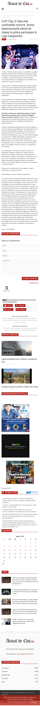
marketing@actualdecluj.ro (25, 654)
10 (4, 550)
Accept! (34, 702)
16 (35, 550)
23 (35, 554)
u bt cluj (14, 301)
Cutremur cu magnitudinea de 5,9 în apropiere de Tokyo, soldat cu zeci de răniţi (19, 506)
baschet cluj (10, 300)
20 (20, 554)
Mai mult (30, 699)
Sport (8, 15)
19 (15, 554)
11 (10, 550)
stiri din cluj (6, 301)
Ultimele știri (11, 492)
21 (25, 554)
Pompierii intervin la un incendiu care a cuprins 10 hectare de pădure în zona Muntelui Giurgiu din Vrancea (19, 510)
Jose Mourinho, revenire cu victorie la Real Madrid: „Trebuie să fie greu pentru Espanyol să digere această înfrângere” (19, 500)
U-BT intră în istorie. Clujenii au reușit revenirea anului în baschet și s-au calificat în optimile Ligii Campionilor (20, 329)
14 (25, 550)
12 (15, 550)
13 (20, 550)
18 (10, 554)
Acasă (3, 15)
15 (30, 550)
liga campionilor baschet (22, 300)
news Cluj (32, 300)
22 (30, 554)
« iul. (3, 564)
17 (4, 554)
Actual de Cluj (12, 39)
